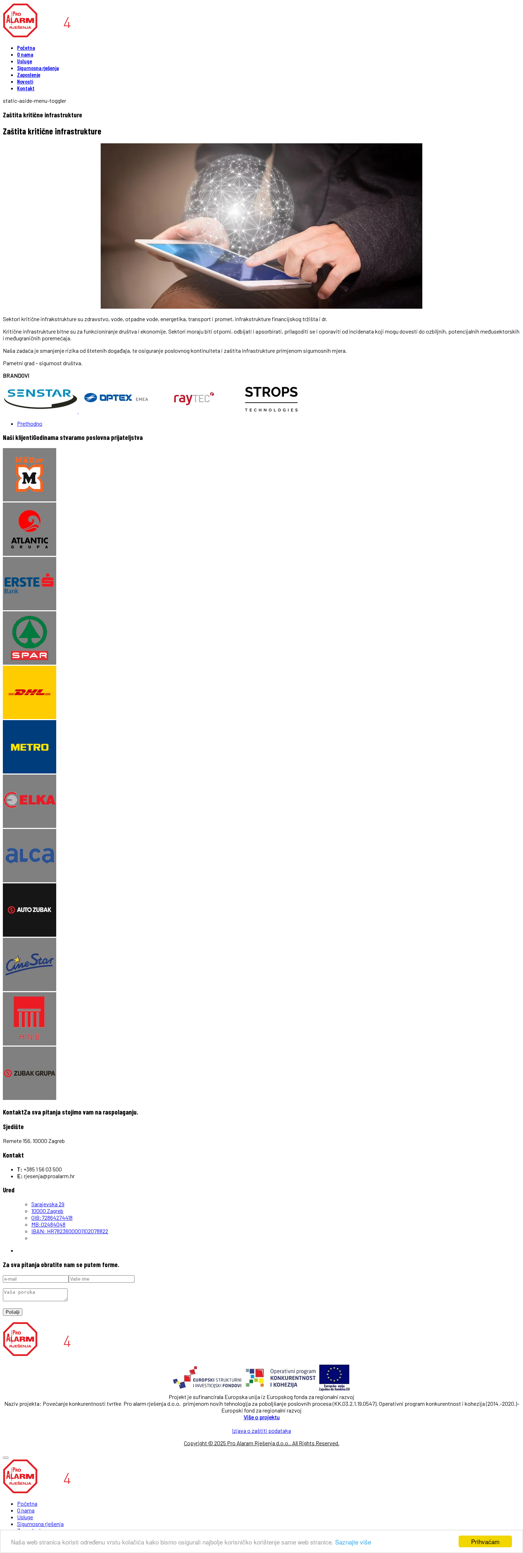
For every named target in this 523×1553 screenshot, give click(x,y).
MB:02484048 (48, 1224)
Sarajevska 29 (47, 1204)
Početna (26, 47)
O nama (25, 54)
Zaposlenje (28, 74)
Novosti (25, 81)
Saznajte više (353, 1541)
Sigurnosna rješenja (38, 67)
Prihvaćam (485, 1541)
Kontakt (26, 88)
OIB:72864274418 (52, 1217)
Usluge (24, 61)
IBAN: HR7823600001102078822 (69, 1231)
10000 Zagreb (47, 1210)
